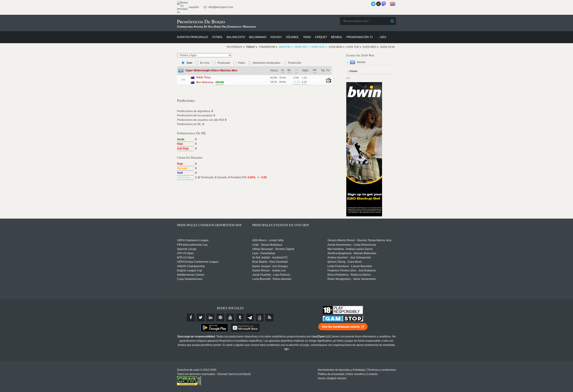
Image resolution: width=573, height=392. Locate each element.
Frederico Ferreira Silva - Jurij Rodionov (351, 270)
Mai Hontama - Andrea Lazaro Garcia (350, 249)
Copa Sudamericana (189, 279)
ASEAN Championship (191, 266)
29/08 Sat (301, 47)
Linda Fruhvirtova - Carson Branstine (349, 266)
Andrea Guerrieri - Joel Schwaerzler (349, 257)
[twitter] (201, 317)
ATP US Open (185, 253)
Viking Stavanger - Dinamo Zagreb (273, 249)
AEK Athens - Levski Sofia (268, 240)
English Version (336, 378)
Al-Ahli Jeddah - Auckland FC (270, 257)
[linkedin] (210, 317)
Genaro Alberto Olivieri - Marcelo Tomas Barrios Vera (359, 240)
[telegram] (250, 317)
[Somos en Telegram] (373, 4)
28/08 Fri (285, 47)
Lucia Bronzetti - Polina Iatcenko (271, 279)
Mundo (361, 62)
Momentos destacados (266, 62)
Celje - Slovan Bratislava (267, 244)
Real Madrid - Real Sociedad (270, 261)
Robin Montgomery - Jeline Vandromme (351, 279)
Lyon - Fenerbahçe (263, 253)
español (193, 7)
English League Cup (189, 270)
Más (383, 37)
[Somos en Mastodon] (383, 4)
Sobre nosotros (355, 374)
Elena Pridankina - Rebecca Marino (349, 274)
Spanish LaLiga (186, 249)
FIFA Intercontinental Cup (192, 244)
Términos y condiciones (381, 369)
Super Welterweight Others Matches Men (211, 70)
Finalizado (223, 62)
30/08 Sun (318, 47)
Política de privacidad (331, 374)
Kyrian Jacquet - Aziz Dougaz (270, 266)
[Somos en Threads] (378, 4)
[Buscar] (392, 21)
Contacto (372, 374)
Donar (321, 378)
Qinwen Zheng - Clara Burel (344, 261)
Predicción (294, 62)
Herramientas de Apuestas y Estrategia (341, 369)
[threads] (260, 317)
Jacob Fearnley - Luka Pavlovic (271, 274)
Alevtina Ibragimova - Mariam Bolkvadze (351, 253)
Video (241, 62)
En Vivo (205, 62)
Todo (189, 62)
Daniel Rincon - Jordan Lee (269, 270)
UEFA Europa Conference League (197, 261)
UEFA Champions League (193, 240)
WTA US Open (185, 257)
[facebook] (191, 317)
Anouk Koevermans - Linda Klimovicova (351, 244)
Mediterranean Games (190, 274)
